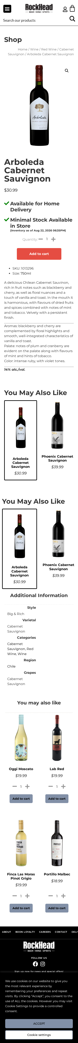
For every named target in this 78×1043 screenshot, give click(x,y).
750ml (26, 273)
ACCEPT (39, 1023)
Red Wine (49, 49)
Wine (34, 49)
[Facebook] (35, 963)
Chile (11, 666)
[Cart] (72, 8)
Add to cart (39, 254)
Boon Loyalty (25, 931)
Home (22, 49)
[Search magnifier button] (72, 20)
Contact (61, 931)
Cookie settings (39, 1035)
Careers (45, 931)
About (6, 931)
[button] (7, 9)
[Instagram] (42, 963)
